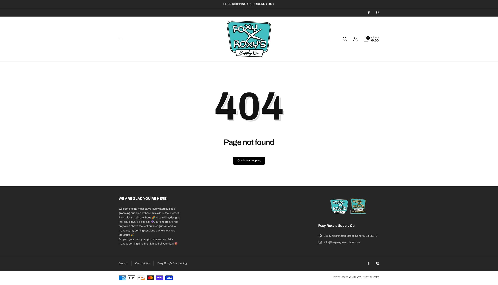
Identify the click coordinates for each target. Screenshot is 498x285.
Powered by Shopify (370, 277)
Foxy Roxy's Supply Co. (351, 277)
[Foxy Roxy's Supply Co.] (348, 215)
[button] (121, 39)
